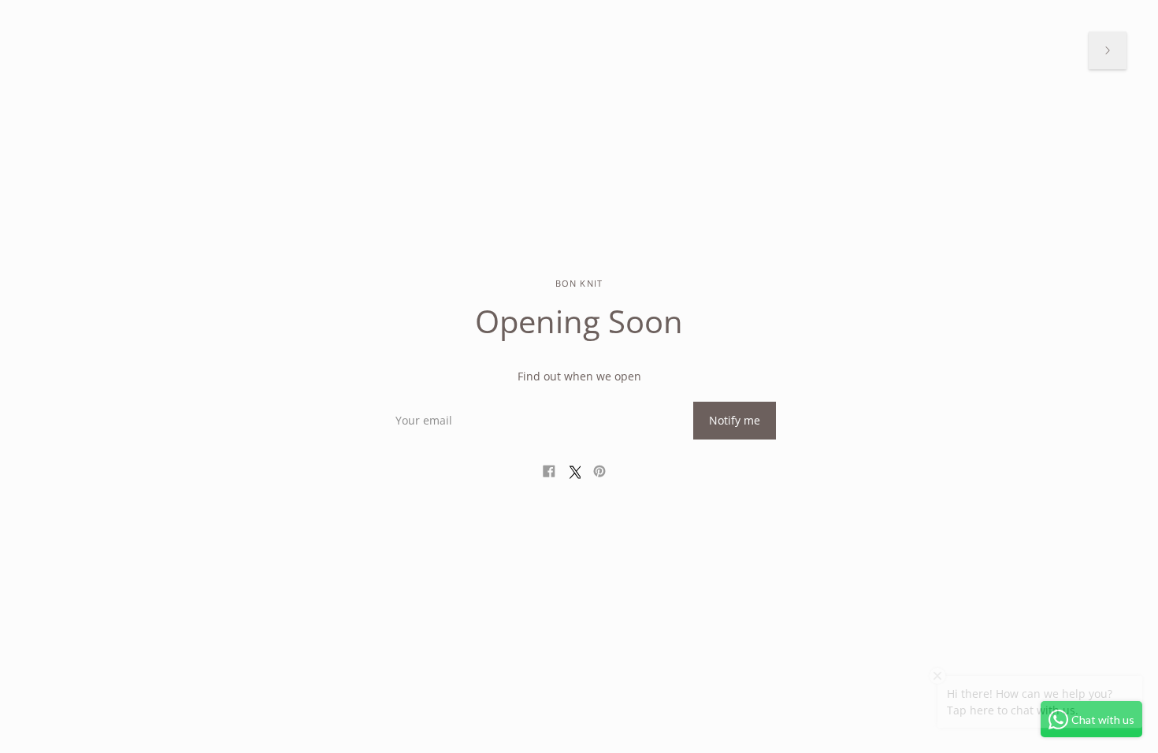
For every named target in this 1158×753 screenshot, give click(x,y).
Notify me (734, 420)
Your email (421, 401)
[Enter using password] (1108, 50)
